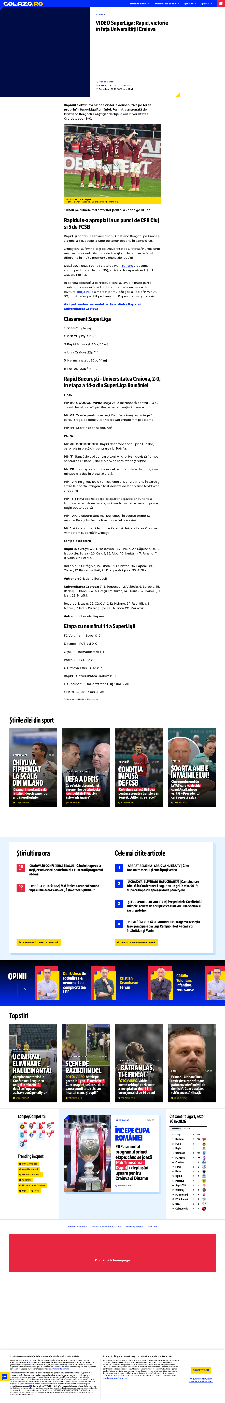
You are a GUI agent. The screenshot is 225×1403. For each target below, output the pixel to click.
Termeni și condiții (77, 1226)
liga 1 (25, 1190)
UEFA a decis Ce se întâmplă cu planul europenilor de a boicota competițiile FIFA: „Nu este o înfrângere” (86, 767)
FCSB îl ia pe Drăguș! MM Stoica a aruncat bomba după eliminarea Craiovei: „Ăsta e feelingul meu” (62, 888)
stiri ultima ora (29, 1164)
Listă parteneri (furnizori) (115, 1378)
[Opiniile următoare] (24, 990)
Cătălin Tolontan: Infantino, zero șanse (176, 983)
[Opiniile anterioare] (10, 990)
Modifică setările (134, 1226)
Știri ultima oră (33, 853)
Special (205, 3)
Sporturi (189, 3)
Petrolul (179, 1181)
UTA (177, 1204)
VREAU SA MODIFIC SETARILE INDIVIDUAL (201, 1380)
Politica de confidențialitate (106, 1226)
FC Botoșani (181, 1194)
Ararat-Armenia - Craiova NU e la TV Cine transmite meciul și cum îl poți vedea (160, 868)
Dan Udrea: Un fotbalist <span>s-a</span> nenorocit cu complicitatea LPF (63, 983)
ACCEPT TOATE (201, 1370)
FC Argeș (180, 1157)
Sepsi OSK (180, 1185)
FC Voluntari (181, 1199)
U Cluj (178, 1171)
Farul (178, 1167)
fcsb (36, 1190)
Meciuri (187, 1129)
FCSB (178, 1143)
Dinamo (179, 1139)
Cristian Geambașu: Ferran (119, 983)
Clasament (176, 1129)
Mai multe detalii (60, 1369)
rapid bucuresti (30, 1169)
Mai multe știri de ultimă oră (40, 942)
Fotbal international (165, 3)
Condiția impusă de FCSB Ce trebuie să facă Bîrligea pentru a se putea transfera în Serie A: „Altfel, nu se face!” (139, 767)
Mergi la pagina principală (138, 942)
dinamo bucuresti (31, 1174)
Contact (152, 1226)
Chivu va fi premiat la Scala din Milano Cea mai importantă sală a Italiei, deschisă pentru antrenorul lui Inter (33, 767)
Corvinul (179, 1162)
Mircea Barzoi (106, 81)
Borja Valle (85, 292)
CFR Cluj (26, 1180)
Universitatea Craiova (33, 1185)
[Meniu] (221, 3)
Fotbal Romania (137, 3)
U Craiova (180, 1153)
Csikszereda (181, 1208)
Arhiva (99, 14)
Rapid (178, 1148)
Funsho (127, 266)
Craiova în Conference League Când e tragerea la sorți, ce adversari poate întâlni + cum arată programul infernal (62, 870)
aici (30, 1386)
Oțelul (178, 1176)
